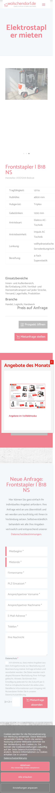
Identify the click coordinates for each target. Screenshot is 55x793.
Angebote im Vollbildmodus (23, 416)
